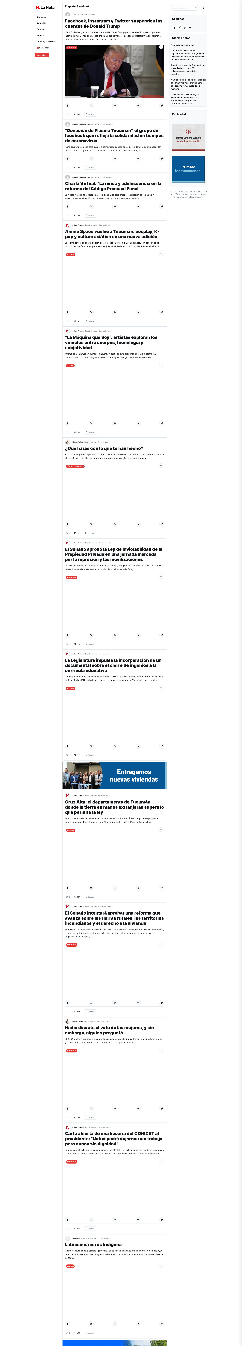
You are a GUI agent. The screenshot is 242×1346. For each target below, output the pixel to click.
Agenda (40, 35)
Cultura (40, 29)
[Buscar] (196, 8)
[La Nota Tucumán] (68, 225)
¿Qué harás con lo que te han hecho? (104, 448)
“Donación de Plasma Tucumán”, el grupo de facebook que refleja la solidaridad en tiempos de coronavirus (114, 135)
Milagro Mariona (77, 442)
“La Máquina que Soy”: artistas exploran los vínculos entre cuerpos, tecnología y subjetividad (111, 342)
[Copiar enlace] (161, 105)
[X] (179, 27)
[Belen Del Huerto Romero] (68, 124)
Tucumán (41, 17)
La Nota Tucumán (78, 225)
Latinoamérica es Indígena (93, 1244)
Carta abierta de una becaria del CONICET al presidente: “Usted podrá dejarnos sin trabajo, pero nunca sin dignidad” (114, 1138)
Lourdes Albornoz (78, 1238)
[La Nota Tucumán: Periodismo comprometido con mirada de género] (45, 7)
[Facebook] (174, 27)
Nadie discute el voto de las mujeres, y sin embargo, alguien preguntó (109, 1030)
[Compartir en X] (91, 105)
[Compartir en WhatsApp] (114, 105)
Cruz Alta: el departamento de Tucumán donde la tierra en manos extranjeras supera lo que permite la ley (114, 807)
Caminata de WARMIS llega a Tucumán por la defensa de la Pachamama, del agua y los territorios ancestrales (185, 99)
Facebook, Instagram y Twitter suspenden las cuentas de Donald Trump (113, 23)
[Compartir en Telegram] (138, 105)
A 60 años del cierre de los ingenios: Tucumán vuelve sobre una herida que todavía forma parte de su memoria (188, 84)
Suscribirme (42, 55)
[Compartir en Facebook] (67, 105)
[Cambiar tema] (203, 7)
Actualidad (42, 23)
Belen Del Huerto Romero (81, 124)
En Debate (44, 48)
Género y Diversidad (46, 41)
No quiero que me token (182, 45)
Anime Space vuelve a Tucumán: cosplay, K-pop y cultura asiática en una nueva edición (112, 234)
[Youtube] (189, 27)
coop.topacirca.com (194, 197)
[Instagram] (184, 27)
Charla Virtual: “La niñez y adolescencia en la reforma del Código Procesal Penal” (113, 186)
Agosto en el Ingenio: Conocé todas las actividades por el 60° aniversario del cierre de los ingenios (188, 69)
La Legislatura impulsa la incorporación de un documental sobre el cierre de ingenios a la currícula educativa (113, 665)
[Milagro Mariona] (68, 442)
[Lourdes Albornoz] (68, 1238)
